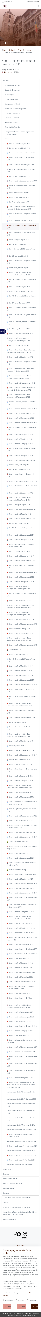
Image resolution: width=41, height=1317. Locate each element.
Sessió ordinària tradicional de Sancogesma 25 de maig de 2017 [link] (18, 588)
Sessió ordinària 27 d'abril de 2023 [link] (20, 1021)
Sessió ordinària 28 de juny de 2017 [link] (20, 357)
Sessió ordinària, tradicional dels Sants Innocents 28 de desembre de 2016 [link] (21, 389)
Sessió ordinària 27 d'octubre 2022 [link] (20, 977)
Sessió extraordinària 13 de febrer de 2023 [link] (20, 999)
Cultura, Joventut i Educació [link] (13, 1183)
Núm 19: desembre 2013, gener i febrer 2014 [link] (21, 215)
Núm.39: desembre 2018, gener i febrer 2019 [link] (21, 697)
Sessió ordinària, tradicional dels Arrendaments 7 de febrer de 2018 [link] (19, 639)
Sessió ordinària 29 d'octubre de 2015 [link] (21, 460)
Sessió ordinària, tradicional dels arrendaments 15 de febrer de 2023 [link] (19, 1006)
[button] (33, 6)
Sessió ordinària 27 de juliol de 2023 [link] (20, 1035)
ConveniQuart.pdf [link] (14, 650)
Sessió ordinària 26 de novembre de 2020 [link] (22, 837)
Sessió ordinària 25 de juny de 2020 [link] (20, 792)
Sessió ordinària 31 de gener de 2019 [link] (21, 582)
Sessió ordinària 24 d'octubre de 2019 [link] (21, 718)
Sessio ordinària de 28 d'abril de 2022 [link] (21, 933)
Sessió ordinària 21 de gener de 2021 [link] (21, 820)
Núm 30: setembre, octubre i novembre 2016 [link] (21, 403)
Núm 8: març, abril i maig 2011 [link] (18, 268)
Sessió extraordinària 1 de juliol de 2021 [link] (22, 874)
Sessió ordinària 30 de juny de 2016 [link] (20, 333)
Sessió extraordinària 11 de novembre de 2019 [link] (22, 770)
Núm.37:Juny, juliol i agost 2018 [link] (19, 505)
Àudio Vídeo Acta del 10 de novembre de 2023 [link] (21, 1093)
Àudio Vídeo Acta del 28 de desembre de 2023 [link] (21, 1119)
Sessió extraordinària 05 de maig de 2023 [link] (22, 1026)
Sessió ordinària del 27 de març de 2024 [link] (22, 1155)
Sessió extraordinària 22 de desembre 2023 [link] (21, 1072)
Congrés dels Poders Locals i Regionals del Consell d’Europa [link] (19, 133)
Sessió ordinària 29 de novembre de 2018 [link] (22, 481)
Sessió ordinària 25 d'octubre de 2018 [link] (21, 518)
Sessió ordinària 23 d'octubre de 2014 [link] (21, 153)
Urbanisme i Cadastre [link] (10, 1179)
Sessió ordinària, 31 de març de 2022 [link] (21, 923)
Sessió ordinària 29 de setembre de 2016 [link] (22, 509)
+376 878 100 (8, 1)
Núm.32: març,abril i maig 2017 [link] (19, 465)
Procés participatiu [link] (9, 1219)
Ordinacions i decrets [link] (12, 118)
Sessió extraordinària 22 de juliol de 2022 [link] (22, 954)
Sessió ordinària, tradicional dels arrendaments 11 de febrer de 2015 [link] (19, 274)
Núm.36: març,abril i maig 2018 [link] (19, 523)
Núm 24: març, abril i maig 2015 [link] (19, 148)
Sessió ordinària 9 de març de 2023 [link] (20, 1012)
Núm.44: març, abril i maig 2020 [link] (19, 760)
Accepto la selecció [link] (8, 1306)
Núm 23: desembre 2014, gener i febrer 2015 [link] (21, 363)
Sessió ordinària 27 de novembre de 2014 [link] (22, 383)
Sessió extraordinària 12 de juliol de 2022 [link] (22, 949)
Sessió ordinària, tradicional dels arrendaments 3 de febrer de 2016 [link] (19, 377)
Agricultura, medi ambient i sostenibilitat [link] (17, 1198)
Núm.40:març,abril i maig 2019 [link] (19, 629)
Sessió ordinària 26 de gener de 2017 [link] (21, 556)
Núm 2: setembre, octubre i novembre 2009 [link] (21, 170)
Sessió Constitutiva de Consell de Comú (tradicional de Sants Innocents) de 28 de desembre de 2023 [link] (21, 1085)
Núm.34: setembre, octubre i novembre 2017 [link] (21, 595)
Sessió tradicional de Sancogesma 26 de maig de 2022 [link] (22, 939)
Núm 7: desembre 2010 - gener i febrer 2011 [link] (21, 250)
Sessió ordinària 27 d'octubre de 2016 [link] (21, 561)
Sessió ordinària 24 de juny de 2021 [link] (20, 879)
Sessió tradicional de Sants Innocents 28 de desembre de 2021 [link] (22, 906)
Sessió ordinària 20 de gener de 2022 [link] (21, 912)
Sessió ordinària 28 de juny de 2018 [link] (20, 493)
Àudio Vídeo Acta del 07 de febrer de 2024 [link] (21, 1129)
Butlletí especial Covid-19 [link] (17, 746)
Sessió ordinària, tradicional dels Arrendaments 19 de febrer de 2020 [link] (19, 787)
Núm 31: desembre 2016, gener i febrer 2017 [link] (21, 529)
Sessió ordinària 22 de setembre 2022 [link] (21, 972)
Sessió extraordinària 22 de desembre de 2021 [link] (22, 899)
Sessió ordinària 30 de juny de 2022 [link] (20, 944)
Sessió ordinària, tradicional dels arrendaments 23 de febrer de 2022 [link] (19, 917)
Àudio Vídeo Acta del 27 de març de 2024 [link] (21, 1151)
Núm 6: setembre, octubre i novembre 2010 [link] (21, 187)
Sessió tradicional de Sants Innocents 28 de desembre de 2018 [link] (22, 545)
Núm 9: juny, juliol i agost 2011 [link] (18, 202)
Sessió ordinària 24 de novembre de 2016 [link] (22, 409)
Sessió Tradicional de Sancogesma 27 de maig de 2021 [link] (22, 847)
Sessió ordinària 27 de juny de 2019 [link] (20, 741)
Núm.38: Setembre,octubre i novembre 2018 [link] (21, 566)
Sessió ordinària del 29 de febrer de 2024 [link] (22, 1146)
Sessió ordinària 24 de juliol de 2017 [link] (20, 514)
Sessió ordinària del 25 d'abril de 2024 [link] (21, 1160)
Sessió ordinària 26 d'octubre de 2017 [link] (21, 413)
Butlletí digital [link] (9, 95)
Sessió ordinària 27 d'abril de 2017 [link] (20, 600)
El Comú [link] (12, 50)
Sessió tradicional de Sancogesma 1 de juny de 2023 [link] (21, 1041)
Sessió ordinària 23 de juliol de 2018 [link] (20, 675)
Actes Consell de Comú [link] (13, 85)
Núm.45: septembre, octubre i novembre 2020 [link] (22, 810)
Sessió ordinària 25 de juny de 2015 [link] (20, 444)
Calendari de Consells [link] (12, 127)
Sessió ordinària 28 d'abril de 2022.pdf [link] (21, 928)
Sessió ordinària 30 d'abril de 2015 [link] (20, 439)
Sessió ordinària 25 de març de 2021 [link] (21, 858)
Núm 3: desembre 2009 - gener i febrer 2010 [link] (21, 234)
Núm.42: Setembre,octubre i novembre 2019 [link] (21, 712)
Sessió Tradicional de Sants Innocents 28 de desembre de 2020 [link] (22, 803)
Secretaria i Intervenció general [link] (15, 109)
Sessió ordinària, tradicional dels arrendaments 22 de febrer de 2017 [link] (19, 499)
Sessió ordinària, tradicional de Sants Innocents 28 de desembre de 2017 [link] (20, 606)
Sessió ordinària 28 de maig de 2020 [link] (21, 797)
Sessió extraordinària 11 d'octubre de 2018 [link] (20, 475)
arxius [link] (29, 50)
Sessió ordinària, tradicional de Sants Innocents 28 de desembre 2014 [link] (20, 370)
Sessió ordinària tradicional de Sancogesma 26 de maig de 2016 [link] (18, 339)
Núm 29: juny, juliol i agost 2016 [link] (19, 329)
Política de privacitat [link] (14, 1315)
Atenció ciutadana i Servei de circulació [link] (16, 1207)
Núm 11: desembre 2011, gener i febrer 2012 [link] (21, 316)
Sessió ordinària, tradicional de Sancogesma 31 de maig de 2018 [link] (18, 613)
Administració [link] (8, 1169)
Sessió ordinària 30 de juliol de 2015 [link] (20, 434)
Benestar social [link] (8, 1188)
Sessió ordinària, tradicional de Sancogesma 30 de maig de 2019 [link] (18, 735)
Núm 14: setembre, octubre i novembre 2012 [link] (21, 323)
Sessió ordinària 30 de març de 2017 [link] (21, 535)
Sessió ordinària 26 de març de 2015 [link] (21, 164)
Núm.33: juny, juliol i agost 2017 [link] (19, 551)
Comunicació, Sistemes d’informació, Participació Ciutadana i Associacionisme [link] (20, 1213)
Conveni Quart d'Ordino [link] (13, 113)
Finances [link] (6, 1174)
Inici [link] (4, 50)
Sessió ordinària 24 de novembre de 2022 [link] (22, 982)
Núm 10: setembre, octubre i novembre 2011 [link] (21, 227)
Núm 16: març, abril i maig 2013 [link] (19, 176)
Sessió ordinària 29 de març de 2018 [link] (21, 577)
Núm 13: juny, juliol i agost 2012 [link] (19, 143)
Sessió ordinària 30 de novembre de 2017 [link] (22, 633)
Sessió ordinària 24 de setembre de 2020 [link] (22, 816)
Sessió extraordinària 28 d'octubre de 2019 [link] (20, 690)
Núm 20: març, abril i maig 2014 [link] (19, 256)
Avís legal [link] (20, 1245)
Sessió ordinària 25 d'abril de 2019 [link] (20, 654)
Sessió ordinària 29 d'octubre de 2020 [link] (21, 832)
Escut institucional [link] (11, 122)
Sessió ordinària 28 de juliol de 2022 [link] (20, 958)
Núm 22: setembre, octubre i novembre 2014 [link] (21, 309)
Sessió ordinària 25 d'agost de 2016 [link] (20, 455)
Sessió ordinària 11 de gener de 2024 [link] (21, 1078)
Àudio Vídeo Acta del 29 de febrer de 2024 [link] (21, 1141)
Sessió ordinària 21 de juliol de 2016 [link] (20, 539)
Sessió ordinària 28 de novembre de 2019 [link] (22, 684)
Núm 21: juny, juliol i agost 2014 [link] (19, 303)
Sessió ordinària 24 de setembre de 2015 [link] (22, 423)
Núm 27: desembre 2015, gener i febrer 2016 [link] (21, 262)
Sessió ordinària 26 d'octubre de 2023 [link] (21, 1052)
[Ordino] (5, 6)
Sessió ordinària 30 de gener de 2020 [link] (21, 750)
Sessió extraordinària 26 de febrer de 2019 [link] (20, 728)
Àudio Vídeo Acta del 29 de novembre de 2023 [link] (21, 1105)
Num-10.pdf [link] (7, 72)
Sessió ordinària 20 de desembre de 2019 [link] (22, 755)
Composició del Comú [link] (12, 104)
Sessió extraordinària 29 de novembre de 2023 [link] (22, 1065)
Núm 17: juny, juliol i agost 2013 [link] (19, 286)
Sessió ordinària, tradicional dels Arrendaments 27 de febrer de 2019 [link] (19, 705)
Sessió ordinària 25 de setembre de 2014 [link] (22, 181)
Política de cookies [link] (29, 1315)
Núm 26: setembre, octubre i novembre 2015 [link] (21, 429)
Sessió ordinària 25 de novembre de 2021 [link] (22, 893)
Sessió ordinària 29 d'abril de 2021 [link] (20, 853)
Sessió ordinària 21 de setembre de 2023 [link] (22, 1047)
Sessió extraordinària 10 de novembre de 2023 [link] (22, 1058)
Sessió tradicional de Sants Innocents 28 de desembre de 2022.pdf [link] (22, 987)
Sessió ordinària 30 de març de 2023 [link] (21, 1017)
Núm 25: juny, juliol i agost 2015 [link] (19, 345)
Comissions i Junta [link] (11, 99)
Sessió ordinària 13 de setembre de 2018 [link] (22, 624)
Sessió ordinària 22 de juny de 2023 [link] (20, 1031)
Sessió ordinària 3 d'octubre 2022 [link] (20, 968)
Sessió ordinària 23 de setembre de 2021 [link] (22, 883)
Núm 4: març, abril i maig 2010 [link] (18, 193)
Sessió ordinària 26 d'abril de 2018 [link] (20, 671)
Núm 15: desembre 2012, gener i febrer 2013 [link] (21, 297)
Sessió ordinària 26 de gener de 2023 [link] (21, 993)
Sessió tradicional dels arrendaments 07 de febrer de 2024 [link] (21, 1135)
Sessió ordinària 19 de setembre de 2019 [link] (22, 645)
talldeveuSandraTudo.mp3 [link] (17, 870)
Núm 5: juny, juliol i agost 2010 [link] (18, 240)
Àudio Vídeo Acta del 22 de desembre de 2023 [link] (21, 1112)
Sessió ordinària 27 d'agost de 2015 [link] (20, 197)
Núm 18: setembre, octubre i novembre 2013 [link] (21, 281)
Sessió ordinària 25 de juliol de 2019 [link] (20, 666)
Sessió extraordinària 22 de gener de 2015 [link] (20, 159)
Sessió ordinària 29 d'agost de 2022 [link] (20, 963)
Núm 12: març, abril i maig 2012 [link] (19, 244)
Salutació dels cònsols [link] (12, 90)
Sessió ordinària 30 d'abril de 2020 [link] (20, 764)
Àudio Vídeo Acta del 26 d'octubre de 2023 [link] (21, 1099)
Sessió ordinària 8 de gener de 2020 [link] (20, 776)
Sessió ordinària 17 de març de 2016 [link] (21, 418)
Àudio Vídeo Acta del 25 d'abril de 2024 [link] (20, 1164)
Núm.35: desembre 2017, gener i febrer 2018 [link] (21, 450)
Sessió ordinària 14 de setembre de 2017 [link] (22, 572)
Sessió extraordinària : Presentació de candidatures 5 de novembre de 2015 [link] (21, 351)
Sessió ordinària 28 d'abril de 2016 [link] (20, 221)
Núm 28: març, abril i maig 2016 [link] (19, 469)
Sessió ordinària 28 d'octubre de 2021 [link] (21, 888)
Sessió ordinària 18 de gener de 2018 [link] (21, 619)
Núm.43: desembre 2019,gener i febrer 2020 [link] (21, 660)
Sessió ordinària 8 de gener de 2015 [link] (20, 291)
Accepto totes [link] (35, 1306)
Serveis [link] (6, 1202)
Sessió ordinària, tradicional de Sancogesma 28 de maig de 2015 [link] (18, 396)
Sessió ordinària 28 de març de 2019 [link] (21, 680)
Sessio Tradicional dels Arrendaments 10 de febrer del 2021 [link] (22, 864)
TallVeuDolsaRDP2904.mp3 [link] (18, 841)
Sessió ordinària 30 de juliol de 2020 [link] (20, 781)
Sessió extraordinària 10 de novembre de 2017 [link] (22, 487)
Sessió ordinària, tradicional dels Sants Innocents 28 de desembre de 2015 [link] (21, 208)
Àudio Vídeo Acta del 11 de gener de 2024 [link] (21, 1125)
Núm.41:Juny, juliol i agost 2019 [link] (19, 722)
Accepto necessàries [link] (22, 1306)
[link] (2, 332)
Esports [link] (6, 1193)
